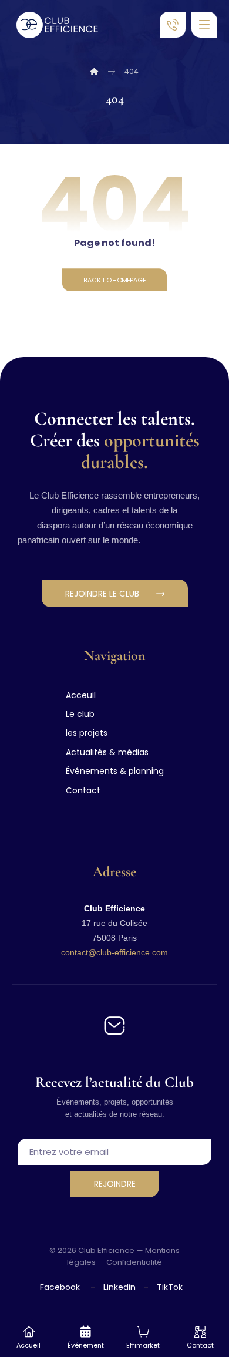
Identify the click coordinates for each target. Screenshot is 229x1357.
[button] (204, 25)
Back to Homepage (114, 279)
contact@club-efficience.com (114, 952)
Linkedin (118, 1287)
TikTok (170, 1287)
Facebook (61, 1287)
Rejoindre (115, 1184)
